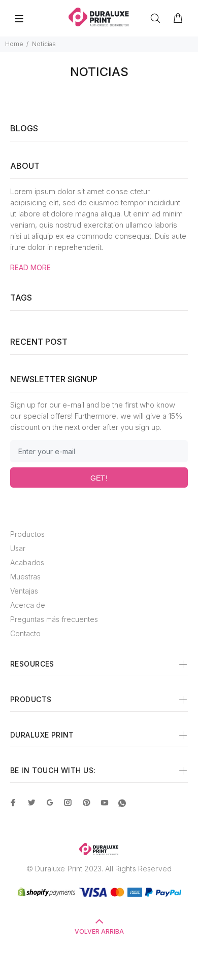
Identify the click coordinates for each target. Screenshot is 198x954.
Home (14, 44)
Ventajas (24, 590)
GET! (99, 478)
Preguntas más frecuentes (54, 619)
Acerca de (27, 605)
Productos (27, 534)
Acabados (27, 562)
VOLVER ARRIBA (99, 931)
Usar (17, 548)
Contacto (25, 633)
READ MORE (30, 267)
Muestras (25, 576)
